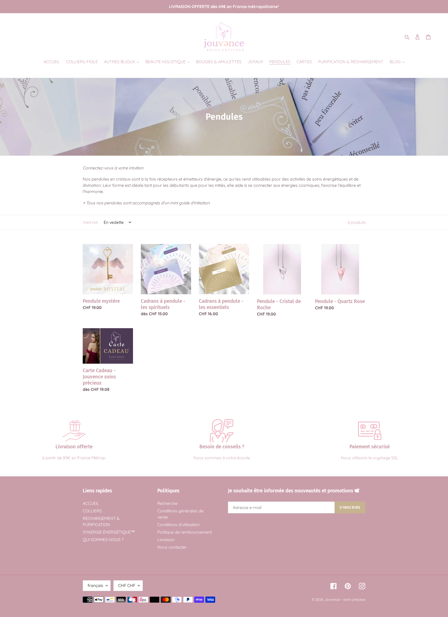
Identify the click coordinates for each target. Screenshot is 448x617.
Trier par (90, 223)
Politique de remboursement (184, 532)
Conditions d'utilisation (178, 524)
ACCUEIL (91, 503)
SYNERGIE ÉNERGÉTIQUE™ (109, 532)
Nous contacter (172, 547)
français (95, 585)
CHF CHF (126, 585)
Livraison (165, 539)
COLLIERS (92, 510)
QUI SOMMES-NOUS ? (103, 539)
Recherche (167, 503)
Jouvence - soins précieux (345, 599)
